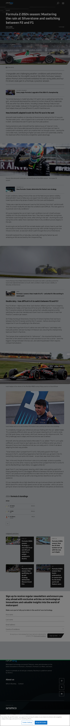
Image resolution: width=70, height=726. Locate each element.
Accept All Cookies (41, 722)
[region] (35, 720)
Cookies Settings (27, 722)
